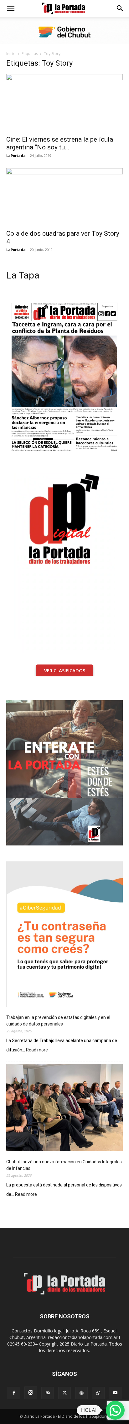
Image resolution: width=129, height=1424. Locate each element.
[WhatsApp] (98, 1393)
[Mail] (47, 1393)
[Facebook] (14, 1393)
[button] (11, 8)
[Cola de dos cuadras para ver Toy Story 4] (64, 197)
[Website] (81, 1393)
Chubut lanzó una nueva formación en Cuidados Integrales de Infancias (64, 1165)
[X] (64, 1393)
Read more (37, 1050)
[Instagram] (30, 1392)
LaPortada (16, 155)
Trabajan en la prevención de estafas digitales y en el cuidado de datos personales (58, 1020)
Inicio (11, 53)
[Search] (120, 8)
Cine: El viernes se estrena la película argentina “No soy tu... (59, 143)
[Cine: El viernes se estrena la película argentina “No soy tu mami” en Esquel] (64, 103)
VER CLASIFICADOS (64, 670)
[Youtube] (115, 1393)
